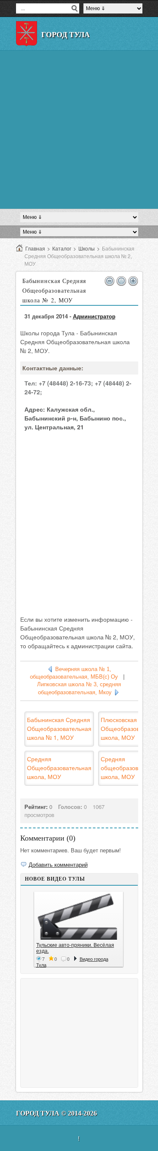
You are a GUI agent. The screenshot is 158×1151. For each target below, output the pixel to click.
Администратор (94, 316)
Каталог (61, 248)
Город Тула (65, 34)
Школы (86, 248)
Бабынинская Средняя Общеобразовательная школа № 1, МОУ (59, 728)
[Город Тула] (26, 33)
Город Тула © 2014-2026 (56, 1113)
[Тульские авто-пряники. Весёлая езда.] (78, 917)
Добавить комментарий (58, 864)
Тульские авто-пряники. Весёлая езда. (75, 947)
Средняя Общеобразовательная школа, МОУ (59, 768)
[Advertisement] (79, 130)
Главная (35, 248)
